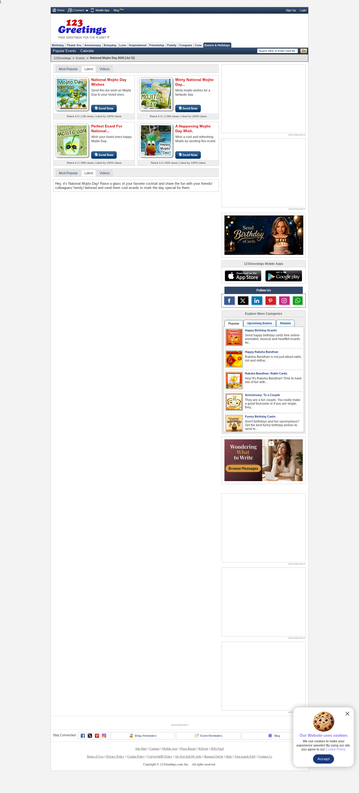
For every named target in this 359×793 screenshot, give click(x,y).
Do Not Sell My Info (188, 756)
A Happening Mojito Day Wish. (193, 128)
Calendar (87, 51)
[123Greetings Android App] (283, 275)
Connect (78, 10)
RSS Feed (217, 748)
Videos (105, 69)
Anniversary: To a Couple (262, 395)
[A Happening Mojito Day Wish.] (156, 140)
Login (303, 10)
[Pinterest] (97, 736)
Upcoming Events (259, 323)
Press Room (188, 748)
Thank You (74, 45)
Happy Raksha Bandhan (261, 351)
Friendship (156, 45)
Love (122, 45)
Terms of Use (95, 756)
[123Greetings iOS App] (242, 275)
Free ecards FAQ (245, 756)
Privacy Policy (115, 756)
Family (171, 45)
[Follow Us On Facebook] (229, 300)
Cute (198, 45)
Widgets (203, 748)
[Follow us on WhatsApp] (297, 300)
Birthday (58, 45)
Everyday (110, 45)
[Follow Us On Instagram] (284, 300)
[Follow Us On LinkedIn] (257, 300)
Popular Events (64, 51)
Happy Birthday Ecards (261, 330)
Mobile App (102, 10)
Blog (116, 10)
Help (229, 756)
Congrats (185, 45)
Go (304, 50)
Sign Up (291, 10)
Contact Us (265, 756)
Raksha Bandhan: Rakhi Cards (266, 373)
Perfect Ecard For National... (106, 128)
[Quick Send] (59, 107)
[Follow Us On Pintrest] (270, 300)
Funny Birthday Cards (260, 416)
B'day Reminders (146, 735)
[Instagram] (104, 736)
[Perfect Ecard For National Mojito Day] (72, 140)
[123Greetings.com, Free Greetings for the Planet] (83, 28)
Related (285, 323)
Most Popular (68, 69)
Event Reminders (211, 735)
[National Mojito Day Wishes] (72, 93)
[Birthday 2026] (263, 235)
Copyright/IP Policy (159, 756)
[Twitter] (90, 736)
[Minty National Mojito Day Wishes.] (156, 93)
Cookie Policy (136, 756)
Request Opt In (213, 756)
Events (80, 58)
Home (61, 10)
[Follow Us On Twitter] (243, 300)
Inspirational (137, 45)
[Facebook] (83, 736)
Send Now (105, 108)
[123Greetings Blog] (263, 460)
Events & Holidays (217, 45)
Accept (323, 759)
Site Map (141, 748)
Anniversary (92, 45)
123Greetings (62, 58)
